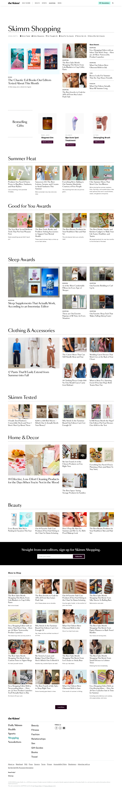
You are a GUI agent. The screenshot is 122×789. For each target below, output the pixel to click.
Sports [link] (44, 3)
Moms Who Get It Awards (97, 36)
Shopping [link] (52, 3)
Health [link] (37, 3)
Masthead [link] (19, 764)
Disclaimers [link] (72, 764)
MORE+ (60, 3)
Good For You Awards (67, 36)
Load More (61, 707)
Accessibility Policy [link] (60, 764)
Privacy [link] (49, 764)
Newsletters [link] (14, 742)
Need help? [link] (11, 772)
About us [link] (11, 764)
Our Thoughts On (52, 36)
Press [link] (31, 764)
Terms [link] (43, 764)
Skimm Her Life (81, 36)
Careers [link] (37, 764)
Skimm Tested (26, 36)
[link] (14, 3)
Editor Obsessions (38, 36)
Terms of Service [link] (48, 786)
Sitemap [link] (10, 776)
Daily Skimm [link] (26, 3)
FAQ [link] (25, 764)
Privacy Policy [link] (38, 786)
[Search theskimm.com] (113, 3)
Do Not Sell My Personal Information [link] (20, 768)
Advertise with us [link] (84, 764)
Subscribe (78, 556)
